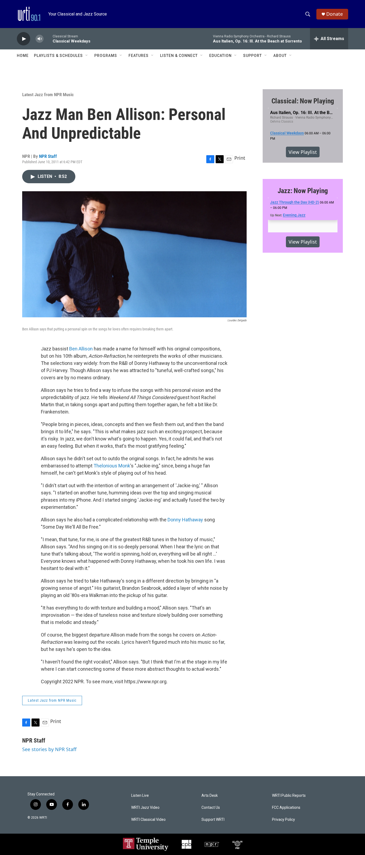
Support (252, 55)
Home (23, 55)
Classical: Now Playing (302, 101)
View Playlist (303, 152)
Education (220, 55)
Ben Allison (81, 349)
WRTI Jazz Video (145, 808)
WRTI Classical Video (148, 820)
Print (239, 158)
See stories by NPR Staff (49, 749)
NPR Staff (48, 156)
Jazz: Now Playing (303, 191)
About (280, 55)
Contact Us (210, 808)
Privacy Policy (283, 820)
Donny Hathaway (185, 519)
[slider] (48, 38)
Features (139, 55)
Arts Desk (209, 796)
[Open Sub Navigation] (87, 55)
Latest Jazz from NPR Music (48, 94)
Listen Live (140, 796)
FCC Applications (286, 808)
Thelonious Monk (112, 466)
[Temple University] (145, 844)
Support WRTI (212, 820)
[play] (23, 39)
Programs (105, 55)
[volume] (39, 39)
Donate (334, 14)
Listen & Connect (179, 55)
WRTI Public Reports (289, 796)
